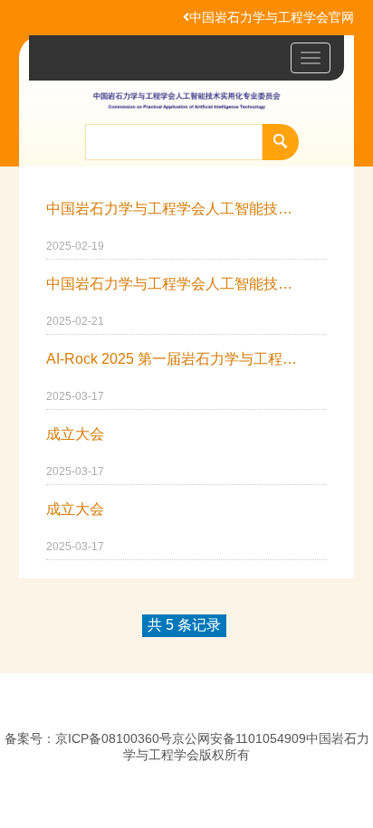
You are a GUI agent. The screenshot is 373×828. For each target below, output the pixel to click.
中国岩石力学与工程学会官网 (271, 17)
